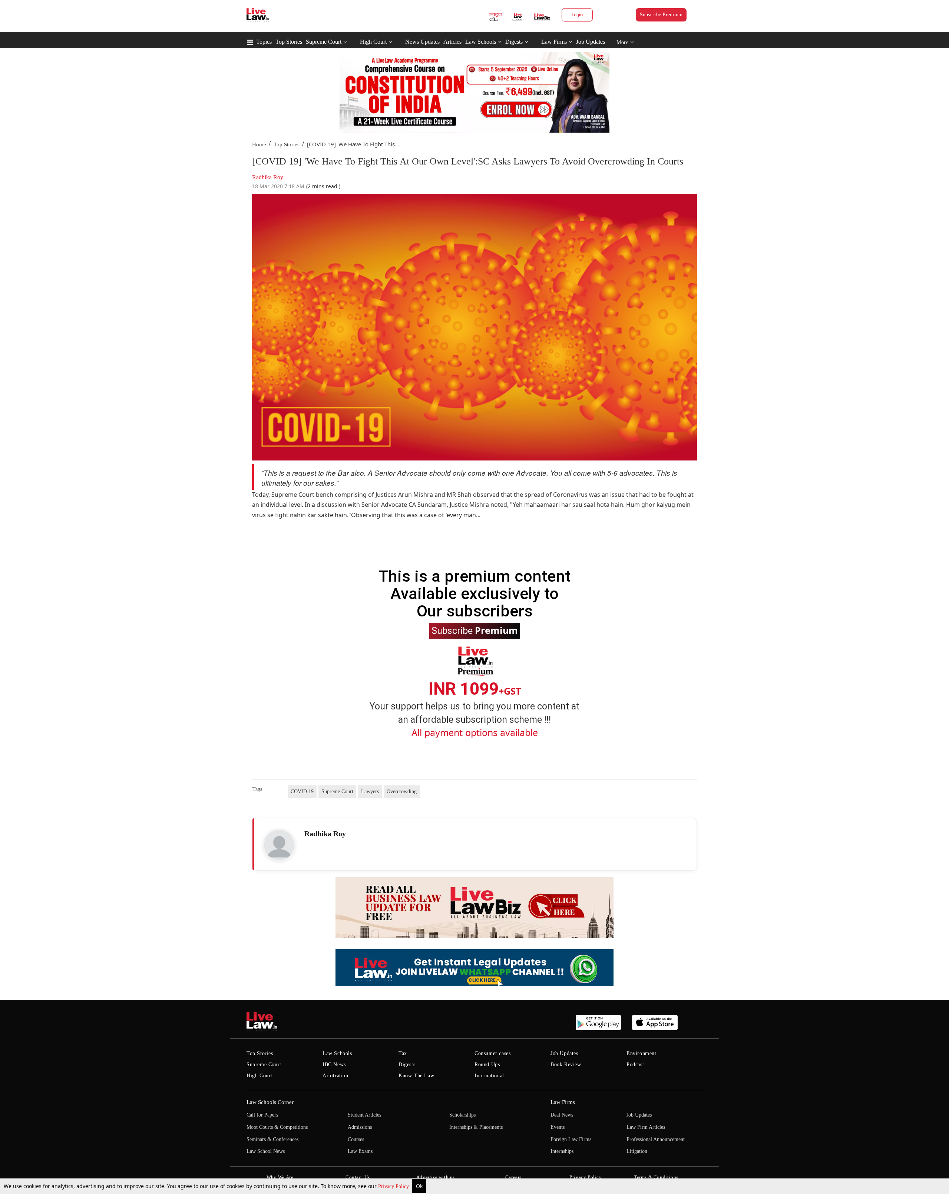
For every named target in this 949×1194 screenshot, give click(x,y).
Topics (264, 42)
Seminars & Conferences (272, 1139)
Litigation (636, 1151)
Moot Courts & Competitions (277, 1127)
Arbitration (335, 1075)
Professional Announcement (655, 1139)
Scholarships (462, 1115)
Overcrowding (402, 791)
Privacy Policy (394, 1186)
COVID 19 (302, 791)
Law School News (266, 1151)
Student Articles (364, 1115)
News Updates (422, 42)
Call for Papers (262, 1115)
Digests (514, 42)
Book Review (565, 1064)
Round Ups (487, 1064)
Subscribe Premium (661, 14)
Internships (561, 1151)
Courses (356, 1139)
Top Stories (288, 42)
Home (259, 144)
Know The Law (416, 1075)
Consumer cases (492, 1053)
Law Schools (480, 42)
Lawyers (370, 791)
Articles (452, 42)
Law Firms (554, 42)
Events (557, 1127)
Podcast (635, 1064)
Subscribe (474, 630)
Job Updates (590, 42)
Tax (403, 1053)
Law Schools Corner (270, 1102)
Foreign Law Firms (570, 1139)
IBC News (334, 1064)
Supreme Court (323, 42)
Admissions (360, 1127)
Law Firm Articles (645, 1127)
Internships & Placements (476, 1127)
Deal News (561, 1115)
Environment (641, 1053)
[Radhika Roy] (279, 845)
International (489, 1075)
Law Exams (360, 1151)
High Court (373, 42)
